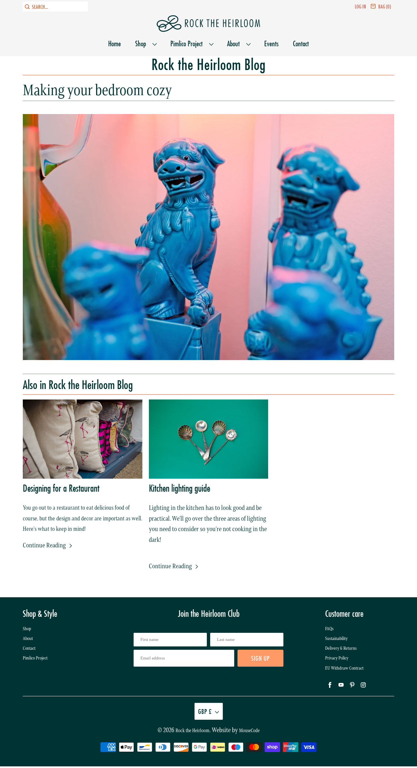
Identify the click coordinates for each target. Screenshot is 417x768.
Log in (360, 6)
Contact (301, 43)
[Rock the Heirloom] (208, 24)
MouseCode (249, 730)
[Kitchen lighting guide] (208, 439)
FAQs (329, 628)
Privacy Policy (336, 658)
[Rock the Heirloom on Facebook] (191, 679)
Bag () (384, 6)
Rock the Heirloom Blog (208, 64)
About (235, 43)
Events (271, 43)
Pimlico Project (188, 43)
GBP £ (205, 711)
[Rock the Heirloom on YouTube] (202, 679)
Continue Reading (45, 545)
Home (114, 43)
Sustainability (336, 638)
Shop (142, 43)
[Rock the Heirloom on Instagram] (226, 679)
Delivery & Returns (341, 648)
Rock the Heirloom (192, 730)
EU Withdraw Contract (344, 668)
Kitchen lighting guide (179, 488)
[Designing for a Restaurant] (82, 439)
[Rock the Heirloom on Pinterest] (214, 679)
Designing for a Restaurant (61, 488)
